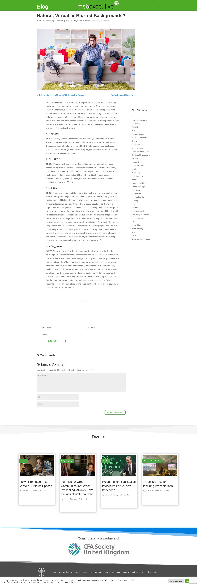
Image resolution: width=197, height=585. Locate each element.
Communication (138, 148)
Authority (135, 127)
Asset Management (139, 120)
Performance (137, 193)
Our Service (64, 572)
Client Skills (136, 144)
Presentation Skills (139, 211)
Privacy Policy (152, 572)
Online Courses (137, 572)
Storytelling (136, 225)
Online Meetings (71, 21)
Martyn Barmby (70, 499)
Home (54, 572)
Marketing (136, 172)
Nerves (134, 180)
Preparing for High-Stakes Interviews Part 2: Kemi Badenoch (119, 486)
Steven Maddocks (46, 21)
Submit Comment (115, 412)
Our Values (75, 572)
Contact (126, 572)
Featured (135, 162)
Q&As (134, 222)
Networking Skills (138, 183)
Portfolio (135, 207)
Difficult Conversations (140, 152)
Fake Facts (136, 158)
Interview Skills (138, 166)
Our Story (98, 572)
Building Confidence (140, 138)
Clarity (134, 141)
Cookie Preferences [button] (175, 581)
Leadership (136, 169)
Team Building (137, 229)
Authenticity (136, 123)
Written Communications (141, 239)
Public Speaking (138, 218)
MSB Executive (137, 176)
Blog (42, 6)
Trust (134, 232)
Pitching (135, 201)
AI (132, 116)
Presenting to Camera (100, 21)
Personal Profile (85, 21)
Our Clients (109, 572)
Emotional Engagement (141, 155)
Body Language (138, 134)
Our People (87, 572)
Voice (134, 236)
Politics (134, 204)
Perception (136, 190)
